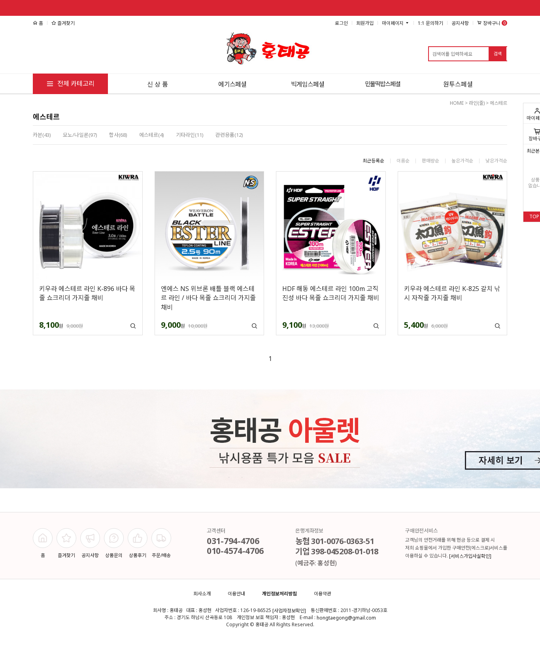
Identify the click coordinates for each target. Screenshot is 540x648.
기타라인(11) (190, 135)
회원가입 (365, 23)
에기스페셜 (232, 84)
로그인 (341, 23)
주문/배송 (161, 555)
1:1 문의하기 (430, 23)
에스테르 (498, 103)
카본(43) (42, 135)
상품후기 (137, 555)
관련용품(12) (229, 135)
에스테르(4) (151, 135)
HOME (457, 103)
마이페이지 (393, 23)
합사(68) (118, 135)
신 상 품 (157, 84)
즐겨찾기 (65, 23)
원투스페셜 (458, 84)
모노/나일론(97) (80, 135)
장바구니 (494, 23)
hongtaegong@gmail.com (346, 618)
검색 (498, 54)
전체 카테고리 (75, 83)
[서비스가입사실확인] (470, 556)
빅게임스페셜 (307, 84)
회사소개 (202, 593)
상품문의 (114, 555)
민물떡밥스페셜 (382, 83)
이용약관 (322, 593)
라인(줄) (477, 103)
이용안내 (236, 593)
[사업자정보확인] (289, 611)
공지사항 (460, 23)
